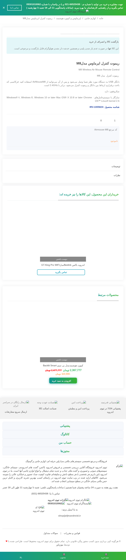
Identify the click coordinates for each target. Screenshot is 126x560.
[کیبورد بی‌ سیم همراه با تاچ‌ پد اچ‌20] (9, 63)
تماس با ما (14, 8)
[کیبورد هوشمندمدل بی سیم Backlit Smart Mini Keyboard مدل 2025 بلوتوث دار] (63, 330)
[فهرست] (120, 11)
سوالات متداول (50, 533)
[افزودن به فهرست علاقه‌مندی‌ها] (110, 120)
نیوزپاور (59, 544)
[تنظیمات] (5, 11)
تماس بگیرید (61, 272)
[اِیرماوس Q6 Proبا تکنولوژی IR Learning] (13, 63)
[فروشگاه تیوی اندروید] (63, 11)
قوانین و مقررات (72, 533)
